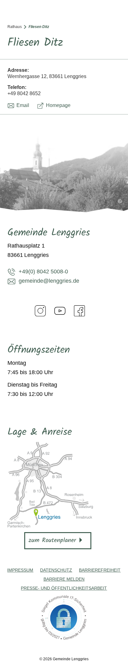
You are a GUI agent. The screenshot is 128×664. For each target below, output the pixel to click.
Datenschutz (56, 570)
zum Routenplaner (52, 541)
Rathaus (14, 27)
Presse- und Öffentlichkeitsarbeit (64, 588)
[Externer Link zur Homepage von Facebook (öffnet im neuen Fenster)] (79, 311)
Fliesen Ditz (39, 27)
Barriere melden (64, 579)
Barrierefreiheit (100, 570)
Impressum (20, 570)
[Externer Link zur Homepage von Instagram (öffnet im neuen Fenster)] (40, 311)
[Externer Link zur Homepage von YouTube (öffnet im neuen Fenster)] (60, 311)
